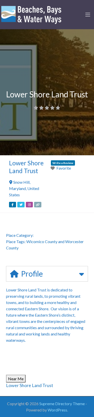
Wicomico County (41, 241)
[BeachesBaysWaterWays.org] (31, 14)
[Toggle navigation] (87, 14)
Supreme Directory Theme (62, 403)
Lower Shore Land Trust (29, 385)
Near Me (16, 378)
